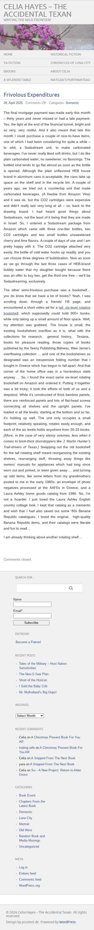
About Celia (60, 71)
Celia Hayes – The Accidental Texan (38, 10)
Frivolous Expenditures (32, 95)
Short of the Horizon (33, 680)
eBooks (10, 71)
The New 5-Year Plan (33, 674)
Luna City (25, 818)
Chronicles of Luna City (71, 63)
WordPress (67, 922)
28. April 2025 (13, 103)
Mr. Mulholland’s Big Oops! (38, 692)
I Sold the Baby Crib (33, 686)
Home (8, 54)
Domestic (72, 103)
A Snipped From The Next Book (53, 758)
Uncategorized (29, 846)
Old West (25, 830)
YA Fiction (12, 63)
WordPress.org (29, 885)
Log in (23, 867)
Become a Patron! (28, 642)
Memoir (24, 824)
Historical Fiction (66, 54)
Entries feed (27, 873)
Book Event (27, 795)
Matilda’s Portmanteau (70, 80)
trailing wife (27, 748)
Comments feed (30, 879)
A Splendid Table (17, 80)
